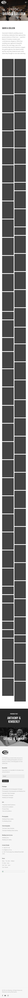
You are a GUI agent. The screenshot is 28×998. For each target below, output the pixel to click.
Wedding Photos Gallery (8, 819)
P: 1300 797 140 (6, 847)
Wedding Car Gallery (7, 839)
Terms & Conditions (7, 811)
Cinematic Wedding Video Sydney (10, 830)
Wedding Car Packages (7, 797)
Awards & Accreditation (7, 806)
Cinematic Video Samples (8, 828)
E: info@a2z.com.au (7, 849)
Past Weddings (14, 9)
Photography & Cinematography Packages (12, 789)
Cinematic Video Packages (8, 793)
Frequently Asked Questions (8, 804)
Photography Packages (7, 795)
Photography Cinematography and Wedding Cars (13, 791)
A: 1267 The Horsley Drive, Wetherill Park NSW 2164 (13, 852)
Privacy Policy (5, 809)
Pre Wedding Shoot (6, 821)
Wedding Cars (5, 837)
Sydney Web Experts (12, 992)
